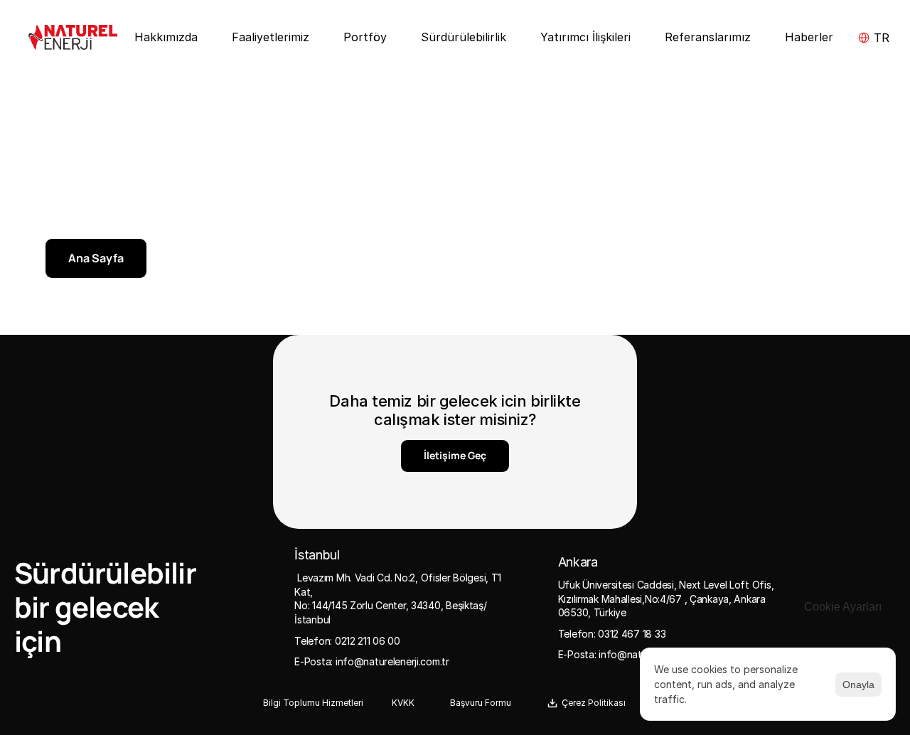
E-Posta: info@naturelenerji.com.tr (371, 661)
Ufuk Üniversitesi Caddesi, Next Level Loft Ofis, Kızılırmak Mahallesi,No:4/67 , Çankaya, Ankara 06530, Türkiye (667, 598)
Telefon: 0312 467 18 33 (612, 634)
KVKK (403, 702)
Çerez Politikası (594, 702)
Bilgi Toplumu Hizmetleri (313, 702)
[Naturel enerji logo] (72, 37)
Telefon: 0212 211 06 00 (347, 641)
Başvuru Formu (480, 702)
